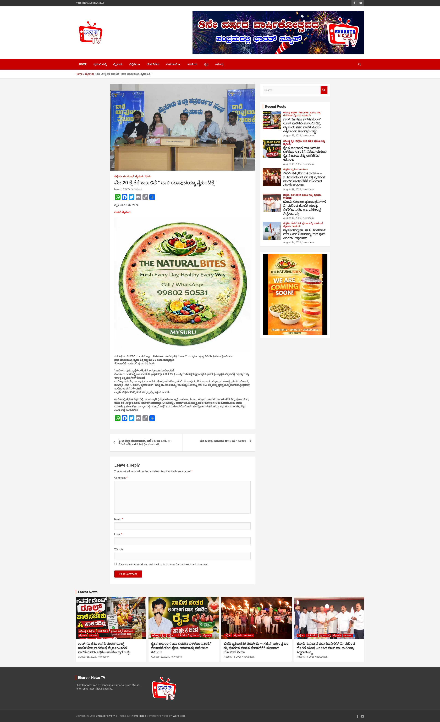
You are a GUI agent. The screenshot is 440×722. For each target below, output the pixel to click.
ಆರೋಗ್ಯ (219, 64)
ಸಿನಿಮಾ (148, 176)
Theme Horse (138, 715)
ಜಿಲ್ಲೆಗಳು (133, 64)
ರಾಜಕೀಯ (192, 64)
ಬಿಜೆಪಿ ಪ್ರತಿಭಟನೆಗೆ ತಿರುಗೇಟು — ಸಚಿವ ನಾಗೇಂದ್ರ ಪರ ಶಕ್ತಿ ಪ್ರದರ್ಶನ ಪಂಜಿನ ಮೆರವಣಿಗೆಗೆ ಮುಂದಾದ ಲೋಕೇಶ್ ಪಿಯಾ (304, 179)
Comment (121, 477)
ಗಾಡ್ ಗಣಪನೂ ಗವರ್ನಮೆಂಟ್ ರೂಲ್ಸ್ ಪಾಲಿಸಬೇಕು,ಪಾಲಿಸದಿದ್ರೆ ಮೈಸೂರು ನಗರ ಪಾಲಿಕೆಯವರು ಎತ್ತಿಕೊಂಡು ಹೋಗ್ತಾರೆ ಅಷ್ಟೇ (302, 125)
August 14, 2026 (292, 242)
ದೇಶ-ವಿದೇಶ (153, 64)
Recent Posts (275, 106)
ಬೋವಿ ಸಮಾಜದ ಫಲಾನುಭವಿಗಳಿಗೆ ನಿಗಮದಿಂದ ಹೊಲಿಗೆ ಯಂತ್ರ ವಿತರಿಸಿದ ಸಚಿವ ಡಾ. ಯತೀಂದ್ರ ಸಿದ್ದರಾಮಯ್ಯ (304, 207)
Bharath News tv (105, 715)
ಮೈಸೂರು (117, 64)
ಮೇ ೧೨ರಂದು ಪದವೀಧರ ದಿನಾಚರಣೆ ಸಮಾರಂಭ (223, 440)
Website (118, 549)
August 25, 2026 (292, 135)
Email (118, 534)
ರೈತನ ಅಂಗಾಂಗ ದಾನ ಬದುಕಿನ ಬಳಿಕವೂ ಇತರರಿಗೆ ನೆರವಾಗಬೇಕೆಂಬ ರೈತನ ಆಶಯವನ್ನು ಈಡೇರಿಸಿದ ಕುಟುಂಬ (305, 153)
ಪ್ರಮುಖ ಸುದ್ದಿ (100, 64)
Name (118, 519)
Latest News (88, 592)
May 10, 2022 (121, 189)
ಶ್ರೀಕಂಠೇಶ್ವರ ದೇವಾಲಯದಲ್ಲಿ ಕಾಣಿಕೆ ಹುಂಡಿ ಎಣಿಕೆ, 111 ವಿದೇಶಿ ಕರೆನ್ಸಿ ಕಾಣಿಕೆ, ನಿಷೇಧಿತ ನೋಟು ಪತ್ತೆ (145, 442)
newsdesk (136, 189)
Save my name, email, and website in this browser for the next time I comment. (163, 564)
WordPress (179, 715)
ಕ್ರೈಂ (206, 64)
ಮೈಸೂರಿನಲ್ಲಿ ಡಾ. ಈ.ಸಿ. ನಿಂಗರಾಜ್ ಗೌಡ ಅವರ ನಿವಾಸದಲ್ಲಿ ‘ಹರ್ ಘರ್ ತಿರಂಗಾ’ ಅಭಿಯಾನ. (304, 234)
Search (324, 90)
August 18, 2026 (292, 164)
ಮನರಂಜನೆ (171, 64)
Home (83, 64)
